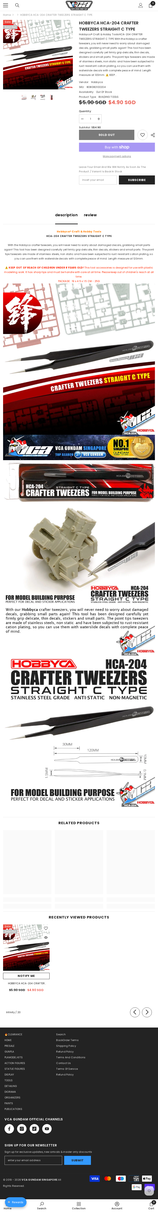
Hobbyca (97, 82)
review (90, 214)
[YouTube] (47, 1128)
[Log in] (140, 5)
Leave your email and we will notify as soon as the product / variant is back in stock (112, 169)
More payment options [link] (117, 156)
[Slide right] (147, 1012)
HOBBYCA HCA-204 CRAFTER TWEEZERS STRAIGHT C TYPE (26, 984)
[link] (27, 899)
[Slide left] (135, 1012)
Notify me (26, 976)
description (66, 214)
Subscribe (137, 180)
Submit (77, 1160)
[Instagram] (22, 1128)
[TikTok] (34, 1128)
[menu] (5, 5)
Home (7, 15)
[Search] (17, 5)
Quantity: (85, 111)
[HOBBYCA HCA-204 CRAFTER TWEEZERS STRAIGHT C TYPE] (26, 947)
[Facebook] (9, 1128)
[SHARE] (151, 135)
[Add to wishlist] (142, 135)
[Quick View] (46, 937)
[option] (38, 54)
